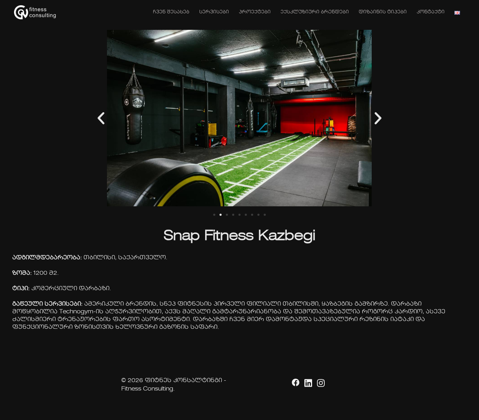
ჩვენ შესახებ (171, 12)
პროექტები (255, 12)
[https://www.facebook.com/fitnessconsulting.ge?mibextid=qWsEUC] (294, 380)
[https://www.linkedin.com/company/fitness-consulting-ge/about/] (307, 380)
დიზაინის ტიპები (383, 12)
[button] (101, 118)
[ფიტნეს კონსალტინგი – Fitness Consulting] (35, 12)
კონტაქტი (431, 12)
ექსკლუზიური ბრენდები (315, 12)
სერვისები (214, 12)
